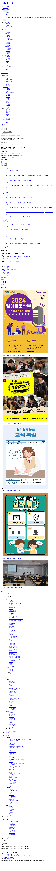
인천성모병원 (12, 831)
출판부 (10, 813)
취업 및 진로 (9, 26)
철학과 (10, 650)
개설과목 (8, 36)
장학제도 (8, 42)
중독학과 (11, 704)
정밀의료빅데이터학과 (14, 727)
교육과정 (8, 35)
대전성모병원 (12, 834)
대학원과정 (7, 46)
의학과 (10, 722)
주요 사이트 (6, 732)
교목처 (10, 750)
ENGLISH (8, 68)
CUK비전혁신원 (13, 743)
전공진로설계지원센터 (14, 773)
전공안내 (7, 22)
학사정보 (8, 41)
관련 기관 (5, 816)
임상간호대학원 (12, 724)
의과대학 (11, 669)
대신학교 (11, 806)
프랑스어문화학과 (13, 654)
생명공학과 (11, 626)
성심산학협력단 (12, 764)
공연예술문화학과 (13, 682)
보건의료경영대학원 (14, 714)
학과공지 (5, 168)
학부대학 (11, 779)
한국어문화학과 (12, 660)
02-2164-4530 (11, 261)
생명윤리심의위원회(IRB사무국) (16, 763)
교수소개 (8, 31)
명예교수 (8, 32)
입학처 (10, 770)
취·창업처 (11, 776)
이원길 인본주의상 (13, 740)
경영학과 (11, 600)
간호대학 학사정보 (13, 789)
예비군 (10, 797)
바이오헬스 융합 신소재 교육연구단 (17, 759)
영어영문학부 (12, 637)
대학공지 (5, 195)
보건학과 (11, 715)
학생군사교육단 (12, 780)
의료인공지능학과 (13, 699)
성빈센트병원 (12, 833)
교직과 (10, 604)
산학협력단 (11, 795)
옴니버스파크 (12, 799)
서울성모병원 (12, 824)
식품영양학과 (12, 630)
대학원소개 (8, 48)
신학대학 (11, 673)
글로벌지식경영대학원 (14, 688)
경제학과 (11, 601)
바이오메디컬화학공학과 (15, 620)
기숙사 (10, 754)
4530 (16, 854)
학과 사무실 (9, 28)
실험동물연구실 (12, 796)
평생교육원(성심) (13, 777)
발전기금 (11, 760)
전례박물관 (11, 812)
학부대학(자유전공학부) (14, 659)
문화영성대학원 (12, 691)
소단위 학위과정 (10, 39)
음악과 (10, 640)
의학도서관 (11, 802)
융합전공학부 (12, 639)
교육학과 (11, 685)
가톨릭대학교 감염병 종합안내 (16, 746)
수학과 (10, 629)
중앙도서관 (11, 772)
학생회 (7, 61)
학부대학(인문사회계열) (14, 656)
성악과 (10, 627)
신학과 (10, 730)
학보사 (10, 786)
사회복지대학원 (12, 692)
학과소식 (8, 59)
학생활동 (8, 43)
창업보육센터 (12, 775)
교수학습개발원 (12, 752)
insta (4, 844)
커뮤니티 (7, 55)
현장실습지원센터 (13, 785)
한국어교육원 (12, 783)
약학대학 (11, 634)
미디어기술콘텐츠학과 (14, 616)
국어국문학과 (12, 607)
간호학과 (11, 712)
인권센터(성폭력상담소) (14, 766)
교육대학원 (11, 684)
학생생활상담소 (12, 782)
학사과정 (7, 33)
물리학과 (11, 614)
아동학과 (11, 633)
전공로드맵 (8, 38)
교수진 (6, 29)
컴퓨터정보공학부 (13, 652)
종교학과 (11, 702)
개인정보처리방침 (7, 837)
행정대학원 (11, 709)
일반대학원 (11, 701)
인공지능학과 (12, 644)
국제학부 (11, 609)
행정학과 (11, 662)
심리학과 (11, 632)
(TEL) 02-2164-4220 (10, 854)
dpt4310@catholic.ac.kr (15, 256)
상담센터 (11, 762)
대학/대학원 (6, 593)
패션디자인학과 (12, 707)
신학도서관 (11, 809)
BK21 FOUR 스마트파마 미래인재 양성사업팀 (20, 739)
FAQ (7, 62)
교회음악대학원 (12, 731)
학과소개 (8, 23)
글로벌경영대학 (12, 610)
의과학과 (11, 721)
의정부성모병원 (12, 827)
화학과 (10, 663)
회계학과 (11, 664)
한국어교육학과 (12, 708)
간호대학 (11, 670)
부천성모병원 (12, 828)
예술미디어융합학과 (14, 698)
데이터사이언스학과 (14, 613)
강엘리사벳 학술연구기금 (15, 747)
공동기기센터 (12, 749)
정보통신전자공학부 (14, 647)
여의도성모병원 (12, 825)
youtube (5, 843)
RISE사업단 (11, 744)
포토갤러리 (8, 63)
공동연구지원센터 (13, 790)
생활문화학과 (12, 697)
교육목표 (8, 25)
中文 (7, 69)
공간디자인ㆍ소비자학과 (15, 603)
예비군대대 (11, 767)
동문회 (10, 756)
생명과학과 (11, 695)
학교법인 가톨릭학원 (14, 821)
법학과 (10, 621)
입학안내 (8, 45)
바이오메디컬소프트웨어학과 (16, 619)
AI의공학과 (11, 666)
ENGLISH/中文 (8, 66)
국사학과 (11, 606)
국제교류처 (11, 753)
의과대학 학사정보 (13, 800)
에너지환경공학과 (13, 636)
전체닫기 (5, 133)
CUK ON (11, 742)
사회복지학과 (12, 623)
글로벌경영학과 (12, 611)
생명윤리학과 (12, 718)
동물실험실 (11, 757)
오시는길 (5, 838)
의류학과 (11, 642)
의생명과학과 (12, 643)
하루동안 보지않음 (7, 131)
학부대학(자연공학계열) (14, 657)
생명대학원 (11, 717)
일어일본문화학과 (13, 646)
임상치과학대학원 (13, 725)
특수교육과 (11, 653)
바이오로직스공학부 (14, 617)
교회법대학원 (12, 687)
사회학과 (11, 624)
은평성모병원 (12, 830)
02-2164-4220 (11, 259)
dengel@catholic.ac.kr (25, 256)
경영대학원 (11, 681)
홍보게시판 (8, 65)
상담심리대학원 (12, 694)
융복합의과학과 (12, 719)
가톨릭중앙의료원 (13, 823)
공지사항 (8, 56)
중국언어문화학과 (13, 649)
